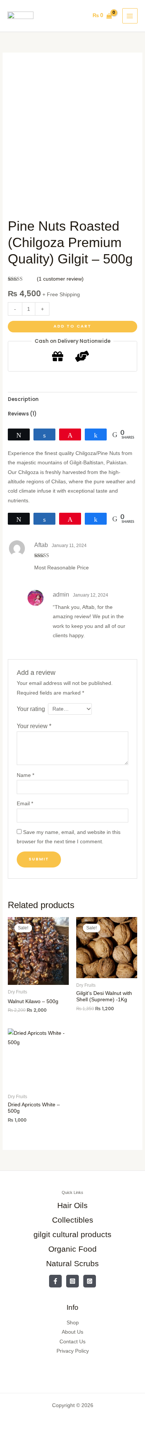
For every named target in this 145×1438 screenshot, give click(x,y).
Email (25, 803)
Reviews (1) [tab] (22, 413)
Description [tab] (23, 399)
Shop (73, 1322)
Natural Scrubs (72, 1263)
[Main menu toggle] (130, 15)
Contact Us (72, 1341)
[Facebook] (55, 1281)
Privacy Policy (73, 1351)
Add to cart (72, 326)
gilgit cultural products (72, 1234)
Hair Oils (72, 1205)
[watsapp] (89, 1281)
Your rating (31, 708)
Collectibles (72, 1220)
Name (25, 775)
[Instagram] (72, 1281)
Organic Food (72, 1249)
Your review (34, 726)
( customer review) (60, 279)
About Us (72, 1332)
